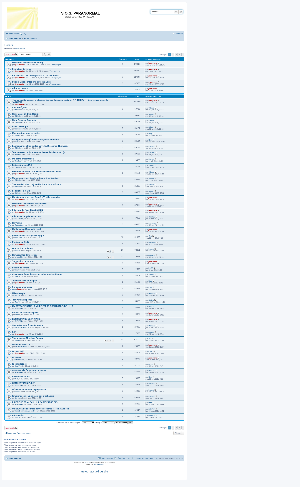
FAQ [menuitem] (24, 34)
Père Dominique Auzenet (24, 411)
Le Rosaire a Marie (21, 191)
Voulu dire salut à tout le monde (27, 325)
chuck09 (18, 219)
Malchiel (18, 417)
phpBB (87, 462)
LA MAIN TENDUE (22, 327)
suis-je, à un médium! (22, 248)
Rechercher (176, 12)
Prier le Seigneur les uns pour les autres (31, 82)
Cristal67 (151, 153)
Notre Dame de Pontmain (24, 120)
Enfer (14, 332)
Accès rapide (14, 34)
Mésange (151, 242)
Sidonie (18, 110)
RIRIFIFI (151, 146)
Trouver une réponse (22, 300)
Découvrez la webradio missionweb (29, 203)
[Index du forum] (22, 17)
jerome (17, 295)
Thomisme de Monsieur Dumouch (28, 338)
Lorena (151, 249)
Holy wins (17, 223)
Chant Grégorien (20, 107)
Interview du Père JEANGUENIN (27, 210)
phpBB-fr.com (98, 464)
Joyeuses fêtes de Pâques (24, 280)
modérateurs (20, 49)
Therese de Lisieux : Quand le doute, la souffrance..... (38, 184)
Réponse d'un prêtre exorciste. (27, 216)
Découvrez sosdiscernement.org (27, 62)
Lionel (17, 340)
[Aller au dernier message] (158, 63)
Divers (8, 45)
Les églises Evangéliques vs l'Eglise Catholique (35, 139)
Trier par (98, 423)
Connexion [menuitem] (179, 34)
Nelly (17, 135)
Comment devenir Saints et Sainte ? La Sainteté (35, 178)
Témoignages (56, 65)
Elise (17, 276)
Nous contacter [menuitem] (107, 458)
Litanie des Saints (21, 377)
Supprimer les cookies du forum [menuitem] (146, 458)
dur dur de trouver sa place (25, 312)
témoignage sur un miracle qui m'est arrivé (33, 396)
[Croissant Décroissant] (121, 423)
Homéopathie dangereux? (24, 255)
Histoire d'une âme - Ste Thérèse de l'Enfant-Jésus (36, 171)
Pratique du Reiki (20, 242)
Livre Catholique (20, 127)
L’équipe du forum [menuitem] (123, 458)
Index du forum (15, 458)
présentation (18, 415)
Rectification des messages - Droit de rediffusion (35, 75)
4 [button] (179, 55)
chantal (151, 332)
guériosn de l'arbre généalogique (28, 236)
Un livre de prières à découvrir (27, 229)
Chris (150, 351)
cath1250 (18, 238)
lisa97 (17, 270)
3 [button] (176, 55)
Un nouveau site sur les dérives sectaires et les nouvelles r (40, 409)
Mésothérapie (18, 293)
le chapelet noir (19, 364)
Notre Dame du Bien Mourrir (25, 114)
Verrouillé (10, 54)
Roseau (18, 154)
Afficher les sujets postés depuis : (69, 423)
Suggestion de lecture (22, 261)
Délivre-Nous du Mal (22, 165)
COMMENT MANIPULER (23, 383)
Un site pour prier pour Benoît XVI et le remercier (36, 197)
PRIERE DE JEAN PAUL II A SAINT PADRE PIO (35, 402)
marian (17, 251)
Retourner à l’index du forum (18, 433)
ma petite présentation (23, 159)
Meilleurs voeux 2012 (22, 344)
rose (150, 287)
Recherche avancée (181, 12)
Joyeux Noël (18, 351)
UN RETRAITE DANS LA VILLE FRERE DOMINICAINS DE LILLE (42, 306)
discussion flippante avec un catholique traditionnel (37, 274)
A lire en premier (20, 88)
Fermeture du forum (22, 69)
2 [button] (172, 55)
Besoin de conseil (21, 268)
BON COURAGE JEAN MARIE (26, 319)
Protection (19, 225)
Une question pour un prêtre (26, 133)
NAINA (17, 302)
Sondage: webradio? (22, 287)
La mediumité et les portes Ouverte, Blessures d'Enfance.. (40, 146)
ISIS (150, 236)
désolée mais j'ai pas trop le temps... (30, 370)
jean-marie (19, 65)
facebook (16, 357)
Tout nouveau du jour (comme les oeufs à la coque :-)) (38, 152)
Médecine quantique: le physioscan (29, 389)
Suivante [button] (182, 54)
